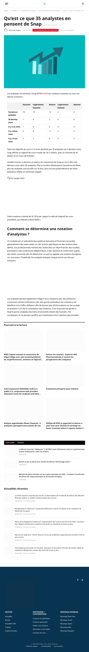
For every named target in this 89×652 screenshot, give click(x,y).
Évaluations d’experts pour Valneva (62, 389)
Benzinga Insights (15, 30)
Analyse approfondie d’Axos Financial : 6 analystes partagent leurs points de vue (22, 424)
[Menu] (6, 3)
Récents (20, 443)
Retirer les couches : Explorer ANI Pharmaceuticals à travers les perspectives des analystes (61, 357)
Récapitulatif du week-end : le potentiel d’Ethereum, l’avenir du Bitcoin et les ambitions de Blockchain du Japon (48, 509)
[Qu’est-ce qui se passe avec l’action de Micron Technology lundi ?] (10, 464)
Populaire (10, 443)
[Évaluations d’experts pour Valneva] (65, 375)
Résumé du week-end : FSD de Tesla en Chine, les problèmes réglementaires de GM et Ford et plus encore (49, 536)
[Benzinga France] (44, 4)
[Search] (82, 3)
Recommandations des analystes (45, 30)
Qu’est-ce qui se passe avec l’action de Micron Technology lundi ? (44, 462)
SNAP (44, 93)
